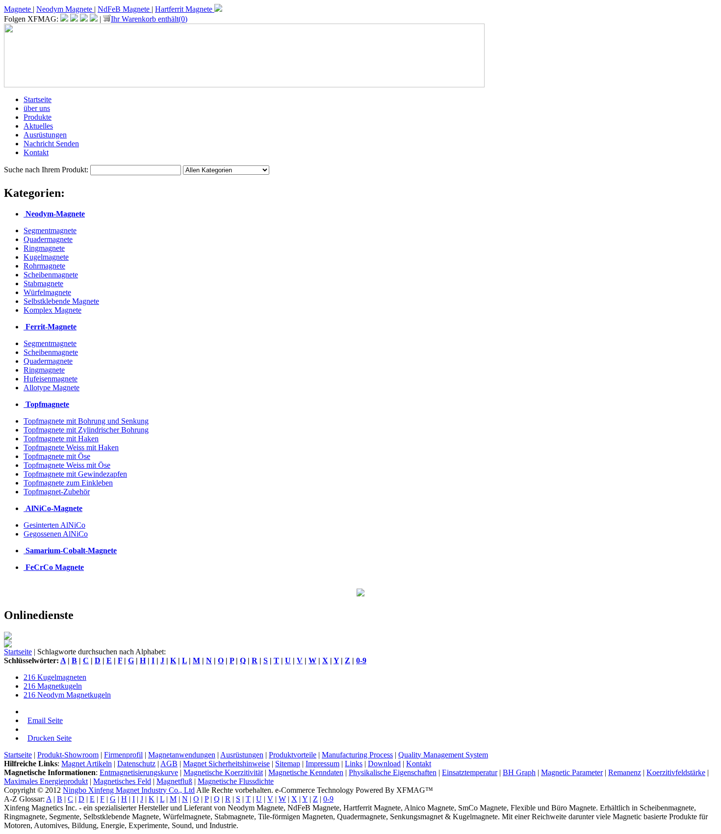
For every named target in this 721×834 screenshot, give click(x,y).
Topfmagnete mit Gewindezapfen (75, 474)
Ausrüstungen (45, 135)
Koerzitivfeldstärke (675, 772)
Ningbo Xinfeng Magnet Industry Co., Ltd (129, 790)
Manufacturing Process (357, 755)
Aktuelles (38, 126)
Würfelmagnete (47, 292)
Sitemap (287, 763)
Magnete (18, 9)
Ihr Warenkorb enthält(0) (149, 19)
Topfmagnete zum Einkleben (68, 483)
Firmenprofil (123, 755)
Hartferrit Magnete (184, 9)
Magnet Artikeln (86, 763)
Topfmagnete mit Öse (57, 456)
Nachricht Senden (51, 143)
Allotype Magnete (51, 387)
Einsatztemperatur (469, 772)
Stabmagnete (43, 283)
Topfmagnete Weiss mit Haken (71, 447)
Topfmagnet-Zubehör (57, 491)
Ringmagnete (44, 248)
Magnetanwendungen (181, 755)
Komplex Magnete (52, 310)
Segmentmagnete (50, 230)
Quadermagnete (48, 239)
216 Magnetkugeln (53, 686)
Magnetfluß (174, 781)
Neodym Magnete (65, 9)
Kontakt (36, 152)
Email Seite (45, 720)
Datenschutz (136, 763)
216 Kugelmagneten (55, 677)
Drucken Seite (49, 738)
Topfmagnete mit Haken (61, 438)
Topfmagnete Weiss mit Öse (67, 465)
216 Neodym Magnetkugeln (67, 695)
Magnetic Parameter (572, 772)
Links (353, 763)
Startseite (38, 99)
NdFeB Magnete (125, 9)
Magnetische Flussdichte (236, 781)
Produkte (38, 117)
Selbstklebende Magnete (61, 301)
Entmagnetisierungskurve (139, 772)
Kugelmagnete (46, 257)
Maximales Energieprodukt (46, 781)
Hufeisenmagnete (50, 379)
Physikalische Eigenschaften (393, 772)
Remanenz (624, 772)
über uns (37, 108)
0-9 (361, 660)
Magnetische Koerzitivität (223, 772)
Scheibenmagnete (51, 274)
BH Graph (519, 772)
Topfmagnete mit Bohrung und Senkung (86, 421)
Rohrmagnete (44, 266)
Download (384, 763)
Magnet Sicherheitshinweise (226, 763)
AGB (169, 763)
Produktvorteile (292, 755)
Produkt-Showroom (68, 755)
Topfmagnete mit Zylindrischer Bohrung (86, 430)
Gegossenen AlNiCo (56, 534)
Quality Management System (443, 755)
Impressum (322, 763)
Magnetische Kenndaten (305, 772)
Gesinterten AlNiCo (54, 525)
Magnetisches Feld (122, 781)
